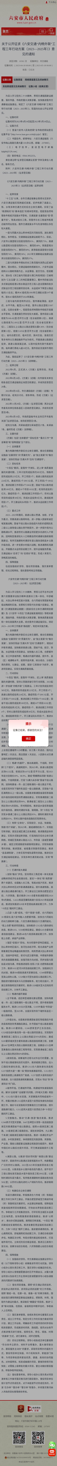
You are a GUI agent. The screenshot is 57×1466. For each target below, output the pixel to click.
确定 (28, 738)
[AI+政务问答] (52, 1446)
